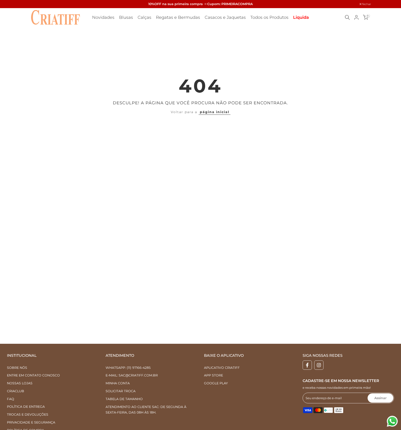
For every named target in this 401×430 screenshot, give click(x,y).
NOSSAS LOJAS (19, 383)
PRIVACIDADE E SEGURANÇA (31, 422)
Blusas (126, 17)
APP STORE (213, 375)
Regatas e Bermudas (178, 17)
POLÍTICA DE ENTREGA (26, 407)
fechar (37, 4)
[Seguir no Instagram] (318, 365)
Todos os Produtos (269, 17)
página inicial (214, 112)
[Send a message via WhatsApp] (392, 421)
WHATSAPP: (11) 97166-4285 (128, 368)
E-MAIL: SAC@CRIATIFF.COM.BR (132, 375)
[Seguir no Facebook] (307, 365)
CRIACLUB (15, 391)
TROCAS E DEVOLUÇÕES (27, 414)
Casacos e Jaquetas (225, 17)
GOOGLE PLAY (216, 383)
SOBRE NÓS (17, 368)
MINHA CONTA (118, 383)
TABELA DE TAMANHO (124, 399)
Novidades (103, 17)
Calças (144, 17)
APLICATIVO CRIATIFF (222, 368)
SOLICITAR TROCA (121, 391)
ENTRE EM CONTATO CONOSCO (33, 375)
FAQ (10, 399)
